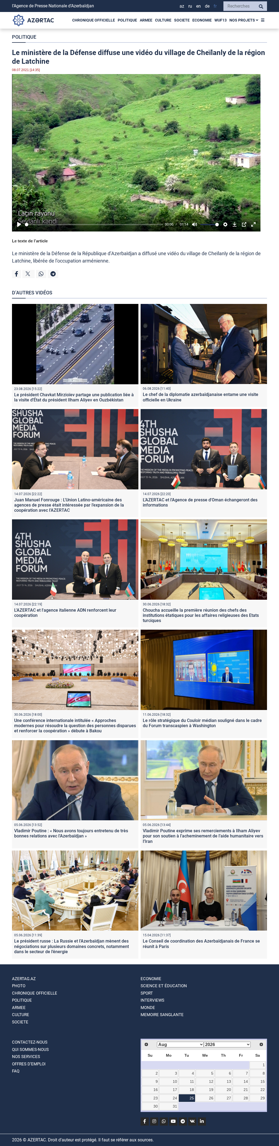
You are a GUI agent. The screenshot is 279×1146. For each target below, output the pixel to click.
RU (190, 6)
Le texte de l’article (30, 241)
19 (211, 1089)
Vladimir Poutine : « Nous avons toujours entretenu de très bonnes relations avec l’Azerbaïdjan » (71, 833)
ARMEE (146, 20)
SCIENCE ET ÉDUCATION (164, 985)
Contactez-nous (29, 1042)
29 (262, 1098)
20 (229, 1089)
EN (198, 6)
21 (246, 1089)
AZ (182, 6)
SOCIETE (182, 20)
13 (229, 1081)
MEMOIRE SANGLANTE (162, 1014)
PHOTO (18, 985)
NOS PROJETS (242, 20)
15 (262, 1081)
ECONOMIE (202, 20)
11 (192, 1081)
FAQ (15, 1071)
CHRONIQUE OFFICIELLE (93, 20)
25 (192, 1098)
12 (211, 1081)
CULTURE (163, 20)
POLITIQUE (127, 20)
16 (155, 1089)
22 (262, 1089)
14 (246, 1081)
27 (229, 1098)
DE (207, 6)
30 (155, 1106)
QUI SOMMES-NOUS (30, 1049)
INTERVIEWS (152, 1000)
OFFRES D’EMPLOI (29, 1064)
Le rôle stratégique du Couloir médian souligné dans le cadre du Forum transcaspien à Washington (202, 723)
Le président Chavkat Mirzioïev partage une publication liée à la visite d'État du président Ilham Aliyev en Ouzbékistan (74, 397)
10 (175, 1081)
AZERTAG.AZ (24, 978)
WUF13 (220, 20)
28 (246, 1098)
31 (175, 1106)
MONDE (148, 1007)
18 (192, 1089)
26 (211, 1098)
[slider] (94, 224)
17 (175, 1089)
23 (155, 1098)
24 (175, 1098)
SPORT (147, 993)
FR (215, 6)
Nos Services (26, 1056)
